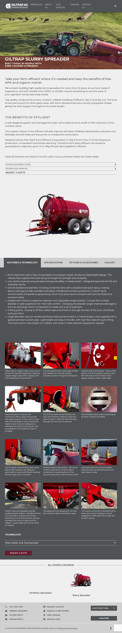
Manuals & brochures (56, 611)
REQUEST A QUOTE (15, 172)
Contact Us (87, 6)
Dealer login (51, 619)
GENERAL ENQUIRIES (16, 611)
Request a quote (53, 607)
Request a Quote (18, 553)
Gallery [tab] (110, 262)
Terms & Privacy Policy (68, 628)
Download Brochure (61, 164)
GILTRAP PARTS (14, 615)
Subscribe (104, 618)
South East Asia (103, 608)
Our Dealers (60, 6)
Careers (74, 4)
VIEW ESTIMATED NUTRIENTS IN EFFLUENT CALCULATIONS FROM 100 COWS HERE (52, 157)
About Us (48, 6)
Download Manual (61, 168)
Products (36, 4)
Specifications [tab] (53, 262)
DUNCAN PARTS (14, 619)
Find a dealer (51, 615)
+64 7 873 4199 (14, 607)
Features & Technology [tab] (22, 262)
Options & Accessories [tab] (83, 262)
